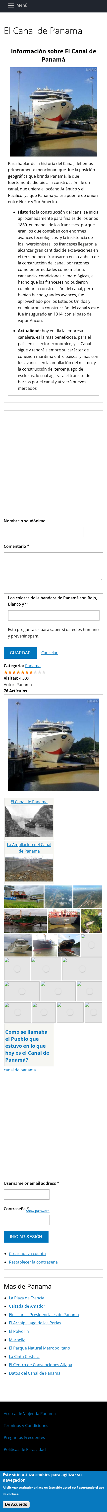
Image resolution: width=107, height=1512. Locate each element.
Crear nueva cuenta (27, 1253)
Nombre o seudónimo (25, 521)
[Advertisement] (53, 464)
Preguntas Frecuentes (24, 1437)
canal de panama (20, 1070)
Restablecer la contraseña (33, 1262)
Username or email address (31, 1183)
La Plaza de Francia (26, 1298)
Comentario (16, 546)
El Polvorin (19, 1331)
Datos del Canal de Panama (34, 1373)
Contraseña (16, 1208)
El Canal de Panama (29, 801)
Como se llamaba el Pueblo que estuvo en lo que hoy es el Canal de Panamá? (27, 1046)
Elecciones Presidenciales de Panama (44, 1314)
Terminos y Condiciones (26, 1425)
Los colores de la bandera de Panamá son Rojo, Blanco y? (52, 601)
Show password (38, 1210)
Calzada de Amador (27, 1306)
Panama (33, 665)
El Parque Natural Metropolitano (39, 1348)
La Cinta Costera (24, 1356)
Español (11, 1465)
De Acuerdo (16, 1504)
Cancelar (49, 652)
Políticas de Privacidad (25, 1449)
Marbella (17, 1340)
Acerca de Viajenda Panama (30, 1413)
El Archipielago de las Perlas (35, 1323)
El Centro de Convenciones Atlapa (40, 1364)
